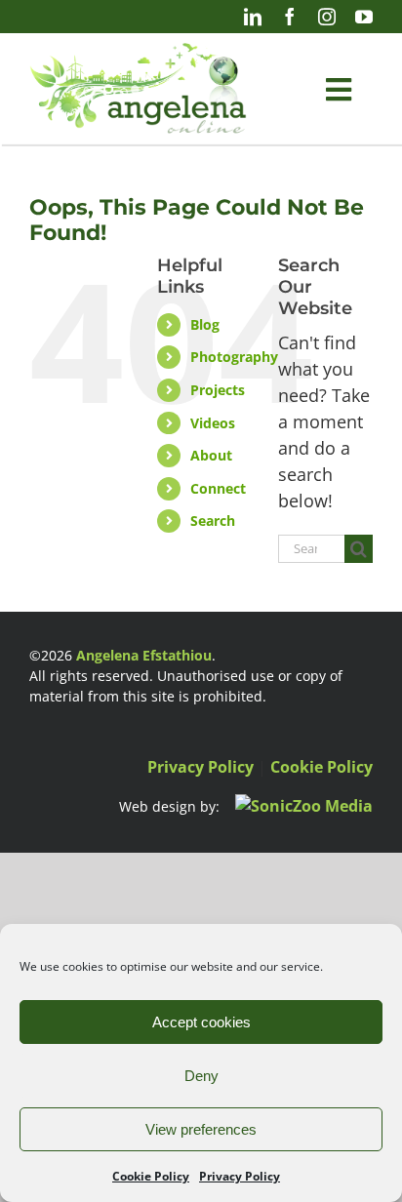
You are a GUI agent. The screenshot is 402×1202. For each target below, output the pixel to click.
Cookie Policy (150, 1176)
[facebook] (290, 16)
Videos (212, 423)
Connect (218, 488)
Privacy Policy (239, 1176)
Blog (205, 324)
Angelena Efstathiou (144, 655)
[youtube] (364, 16)
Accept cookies (201, 1022)
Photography (234, 356)
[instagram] (327, 16)
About (211, 455)
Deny (201, 1075)
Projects (217, 390)
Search (212, 520)
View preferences (201, 1129)
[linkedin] (252, 16)
